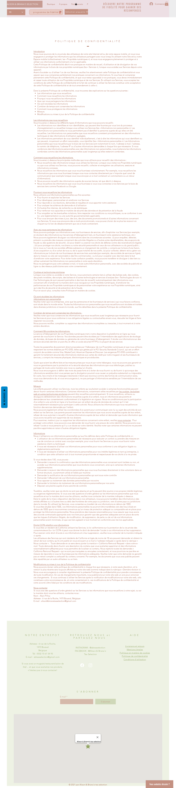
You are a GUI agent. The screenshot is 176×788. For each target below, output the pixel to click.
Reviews (4, 397)
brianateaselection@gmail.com (62, 601)
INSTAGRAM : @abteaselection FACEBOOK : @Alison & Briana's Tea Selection (90, 651)
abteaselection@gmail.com (47, 657)
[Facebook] (82, 665)
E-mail (63, 697)
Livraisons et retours (134, 646)
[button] (166, 3)
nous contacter (124, 420)
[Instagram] (90, 665)
